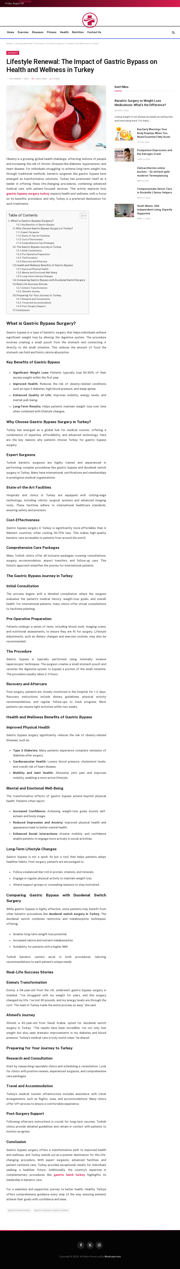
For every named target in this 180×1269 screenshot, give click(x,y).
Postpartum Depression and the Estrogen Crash (154, 152)
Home (10, 32)
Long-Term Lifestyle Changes (37, 276)
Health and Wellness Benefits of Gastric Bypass (45, 265)
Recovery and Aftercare (34, 261)
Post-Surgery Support (34, 306)
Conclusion (23, 310)
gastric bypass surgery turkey (51, 1210)
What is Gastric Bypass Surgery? (32, 220)
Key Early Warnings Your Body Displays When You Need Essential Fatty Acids (153, 133)
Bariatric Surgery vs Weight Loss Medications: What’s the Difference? (140, 103)
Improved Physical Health (35, 269)
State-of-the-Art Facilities (36, 235)
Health (64, 32)
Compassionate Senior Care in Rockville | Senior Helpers (154, 190)
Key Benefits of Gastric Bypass (38, 224)
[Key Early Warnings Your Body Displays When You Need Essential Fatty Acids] (124, 134)
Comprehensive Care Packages (38, 243)
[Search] (173, 32)
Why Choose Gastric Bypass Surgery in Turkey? (44, 228)
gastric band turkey (19, 1210)
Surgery (13, 53)
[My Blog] (90, 20)
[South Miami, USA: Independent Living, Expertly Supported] (124, 210)
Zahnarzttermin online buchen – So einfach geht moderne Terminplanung (153, 171)
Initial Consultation (32, 250)
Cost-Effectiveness (32, 239)
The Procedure (29, 257)
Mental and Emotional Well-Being (39, 272)
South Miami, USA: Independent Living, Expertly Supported (154, 209)
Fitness (51, 32)
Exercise (23, 32)
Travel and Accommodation (36, 302)
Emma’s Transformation (34, 288)
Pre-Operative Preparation (36, 254)
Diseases (37, 32)
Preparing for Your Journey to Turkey (39, 295)
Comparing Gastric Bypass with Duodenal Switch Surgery (51, 280)
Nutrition (78, 32)
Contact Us (94, 32)
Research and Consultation (36, 299)
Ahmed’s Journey (31, 291)
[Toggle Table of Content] (81, 216)
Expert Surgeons (30, 232)
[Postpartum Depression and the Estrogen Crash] (124, 155)
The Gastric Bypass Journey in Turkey (39, 247)
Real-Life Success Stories (32, 284)
